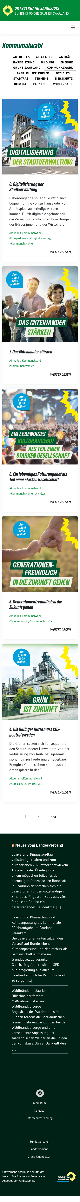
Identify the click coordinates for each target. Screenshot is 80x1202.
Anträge (66, 57)
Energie (66, 62)
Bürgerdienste (19, 238)
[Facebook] (40, 1093)
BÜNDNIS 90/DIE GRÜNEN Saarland (42, 13)
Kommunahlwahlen (22, 243)
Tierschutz (64, 78)
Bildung (47, 62)
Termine (41, 78)
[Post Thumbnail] (40, 136)
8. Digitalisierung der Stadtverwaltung (26, 187)
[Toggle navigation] (73, 27)
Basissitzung (24, 62)
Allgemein (44, 57)
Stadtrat (20, 78)
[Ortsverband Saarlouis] (7, 10)
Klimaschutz (18, 784)
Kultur (41, 493)
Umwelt (20, 84)
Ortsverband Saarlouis (37, 8)
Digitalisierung (41, 238)
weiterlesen (60, 252)
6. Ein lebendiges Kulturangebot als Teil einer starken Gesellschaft (38, 477)
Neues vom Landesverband (39, 845)
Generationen (19, 621)
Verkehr (40, 84)
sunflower (32, 1176)
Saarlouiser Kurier (33, 73)
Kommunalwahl (60, 67)
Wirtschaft (62, 84)
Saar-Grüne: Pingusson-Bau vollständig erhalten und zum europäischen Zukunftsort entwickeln (40, 859)
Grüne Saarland (27, 67)
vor (53, 817)
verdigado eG (26, 1180)
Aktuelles (21, 57)
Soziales (63, 73)
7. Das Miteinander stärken (30, 351)
